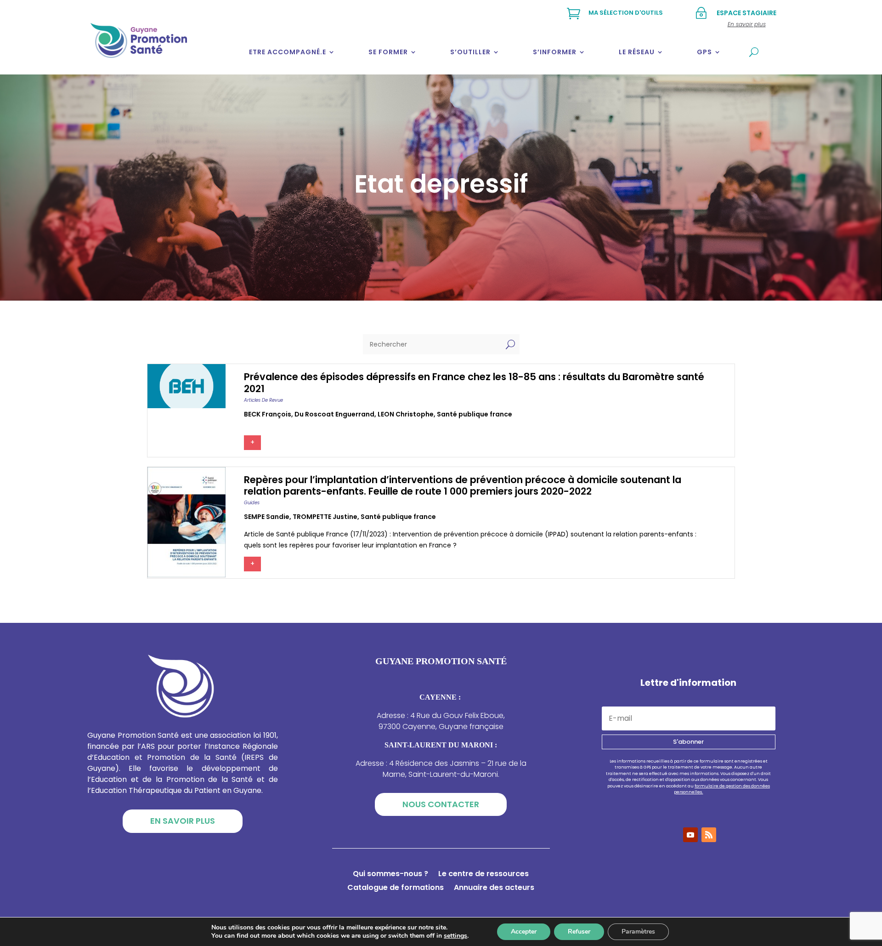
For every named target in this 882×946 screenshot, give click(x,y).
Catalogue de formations (395, 888)
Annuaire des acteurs (494, 888)
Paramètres (638, 931)
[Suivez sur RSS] (708, 834)
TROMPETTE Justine (325, 516)
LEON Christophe (406, 414)
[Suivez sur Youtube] (690, 834)
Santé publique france (474, 414)
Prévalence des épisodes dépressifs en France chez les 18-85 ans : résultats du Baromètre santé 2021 (474, 382)
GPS (704, 52)
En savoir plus (182, 820)
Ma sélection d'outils (625, 12)
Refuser (579, 931)
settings (455, 936)
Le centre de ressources (483, 875)
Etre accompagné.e (287, 52)
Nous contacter (440, 804)
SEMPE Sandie (266, 516)
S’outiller (470, 52)
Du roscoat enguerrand (334, 414)
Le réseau (637, 52)
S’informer (555, 52)
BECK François (267, 414)
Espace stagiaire (746, 12)
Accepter (524, 931)
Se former (388, 52)
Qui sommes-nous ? (390, 875)
